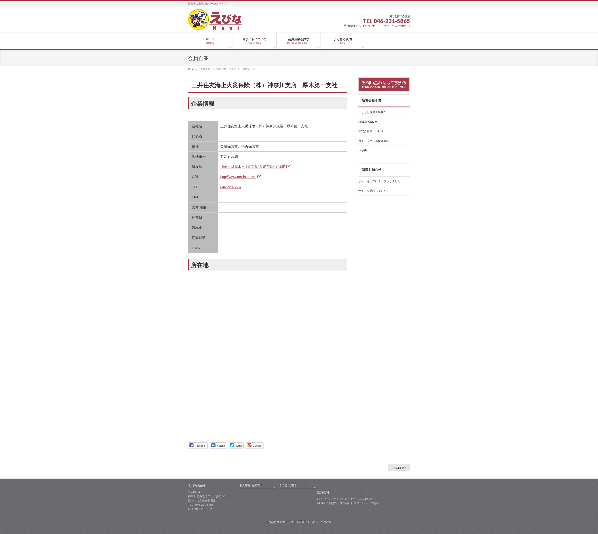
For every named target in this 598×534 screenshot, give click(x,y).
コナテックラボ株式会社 (373, 141)
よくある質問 (287, 485)
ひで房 (362, 150)
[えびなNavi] (215, 24)
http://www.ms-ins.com (238, 177)
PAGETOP (399, 467)
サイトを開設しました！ (373, 190)
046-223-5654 (230, 187)
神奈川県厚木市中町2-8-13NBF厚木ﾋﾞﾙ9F (252, 167)
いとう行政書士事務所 (372, 112)
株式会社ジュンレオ (371, 131)
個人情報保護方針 (250, 485)
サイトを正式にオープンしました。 (380, 181)
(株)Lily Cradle (367, 121)
